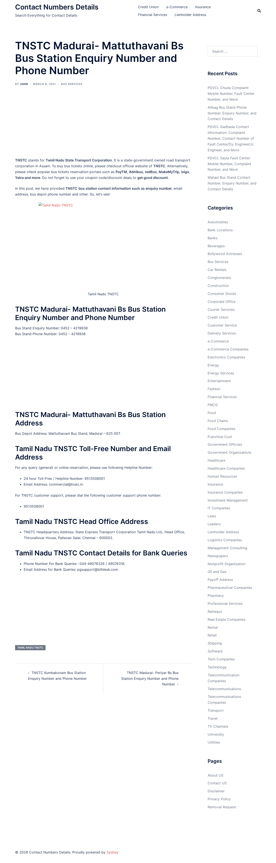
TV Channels (218, 726)
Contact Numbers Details (57, 7)
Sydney (113, 852)
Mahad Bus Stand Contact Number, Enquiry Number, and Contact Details (232, 183)
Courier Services (221, 309)
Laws (212, 516)
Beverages (216, 246)
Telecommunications (224, 689)
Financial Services (152, 15)
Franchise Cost (220, 437)
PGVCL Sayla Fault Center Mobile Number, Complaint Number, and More (229, 164)
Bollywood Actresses (225, 254)
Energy (213, 365)
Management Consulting (227, 548)
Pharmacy (216, 595)
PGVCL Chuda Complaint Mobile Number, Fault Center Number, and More (231, 94)
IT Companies (219, 508)
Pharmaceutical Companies (230, 587)
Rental (213, 627)
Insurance (203, 7)
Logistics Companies (225, 540)
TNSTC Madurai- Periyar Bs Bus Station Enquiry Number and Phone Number (150, 678)
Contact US (217, 783)
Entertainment (219, 381)
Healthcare (216, 460)
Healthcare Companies (226, 468)
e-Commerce (177, 7)
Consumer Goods (222, 293)
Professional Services (225, 603)
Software (215, 651)
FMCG (213, 405)
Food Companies (221, 429)
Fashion (214, 389)
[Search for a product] (259, 11)
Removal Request (222, 807)
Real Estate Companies (226, 619)
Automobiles (218, 222)
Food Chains (218, 421)
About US (215, 775)
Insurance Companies (225, 492)
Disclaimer (216, 791)
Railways (215, 611)
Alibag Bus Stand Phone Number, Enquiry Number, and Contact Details (232, 113)
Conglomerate (219, 277)
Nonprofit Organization (226, 564)
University (216, 734)
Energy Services (221, 373)
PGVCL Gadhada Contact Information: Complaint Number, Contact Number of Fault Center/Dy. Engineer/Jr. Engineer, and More (231, 138)
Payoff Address (220, 579)
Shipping (215, 643)
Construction (218, 285)
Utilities (214, 742)
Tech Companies (221, 659)
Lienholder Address (190, 15)
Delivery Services (222, 333)
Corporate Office (221, 301)
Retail (212, 635)
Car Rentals (217, 269)
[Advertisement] (103, 125)
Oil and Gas (217, 571)
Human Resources (222, 476)
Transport (216, 710)
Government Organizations (229, 452)
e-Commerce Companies (228, 349)
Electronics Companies (226, 357)
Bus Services (71, 84)
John (24, 84)
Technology (217, 667)
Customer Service (222, 325)
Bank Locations (220, 230)
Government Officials (225, 444)
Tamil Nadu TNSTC (30, 647)
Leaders (214, 524)
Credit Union (148, 7)
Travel (213, 718)
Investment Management (228, 500)
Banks (212, 238)
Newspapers (218, 556)
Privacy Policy (219, 799)
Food (212, 413)
